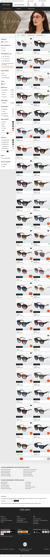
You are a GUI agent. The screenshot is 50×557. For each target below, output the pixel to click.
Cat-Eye (4, 92)
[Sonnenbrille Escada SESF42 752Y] (24, 96)
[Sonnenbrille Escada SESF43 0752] (24, 113)
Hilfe (34, 516)
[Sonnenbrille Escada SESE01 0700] (24, 200)
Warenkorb (43, 5)
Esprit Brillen (28, 488)
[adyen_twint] (13, 532)
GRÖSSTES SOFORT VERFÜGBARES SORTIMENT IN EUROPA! (14, 1)
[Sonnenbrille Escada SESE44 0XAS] (24, 78)
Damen (4, 48)
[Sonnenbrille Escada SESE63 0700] (24, 218)
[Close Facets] (7, 35)
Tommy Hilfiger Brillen (30, 486)
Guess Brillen (28, 483)
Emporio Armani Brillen (6, 488)
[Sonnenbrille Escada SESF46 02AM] (24, 43)
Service (18, 516)
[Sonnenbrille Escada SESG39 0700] (24, 61)
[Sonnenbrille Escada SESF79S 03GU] (24, 131)
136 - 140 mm (6, 58)
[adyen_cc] (2, 532)
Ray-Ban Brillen (4, 482)
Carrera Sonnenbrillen (5, 474)
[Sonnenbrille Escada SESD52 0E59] (24, 270)
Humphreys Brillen (5, 485)
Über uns (3, 516)
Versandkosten (20, 520)
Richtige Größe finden (7, 66)
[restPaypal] (8, 532)
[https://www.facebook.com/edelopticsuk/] (43, 532)
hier (40, 503)
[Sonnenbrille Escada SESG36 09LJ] (24, 323)
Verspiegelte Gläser (6, 158)
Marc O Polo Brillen (5, 486)
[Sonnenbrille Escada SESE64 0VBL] (24, 235)
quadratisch (5, 113)
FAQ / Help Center (37, 518)
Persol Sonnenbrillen (5, 472)
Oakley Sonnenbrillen (5, 471)
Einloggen (35, 5)
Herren (4, 50)
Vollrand (4, 102)
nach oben (46, 549)
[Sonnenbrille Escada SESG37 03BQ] (24, 375)
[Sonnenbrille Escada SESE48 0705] (24, 166)
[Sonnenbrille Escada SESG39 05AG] (24, 340)
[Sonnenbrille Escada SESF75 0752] (24, 305)
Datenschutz (6, 549)
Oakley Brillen (4, 483)
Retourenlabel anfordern (22, 521)
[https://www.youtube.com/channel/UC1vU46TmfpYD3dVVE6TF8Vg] (48, 532)
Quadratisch (5, 90)
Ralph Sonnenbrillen (27, 474)
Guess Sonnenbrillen (27, 472)
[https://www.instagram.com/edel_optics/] (46, 532)
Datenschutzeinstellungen (6, 520)
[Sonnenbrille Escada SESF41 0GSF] (24, 393)
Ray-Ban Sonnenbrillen (6, 469)
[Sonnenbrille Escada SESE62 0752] (24, 410)
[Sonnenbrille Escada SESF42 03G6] (24, 183)
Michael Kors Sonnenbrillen (29, 471)
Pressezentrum (4, 518)
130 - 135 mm (6, 56)
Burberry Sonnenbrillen (28, 475)
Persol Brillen (28, 482)
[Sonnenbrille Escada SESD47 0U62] (24, 288)
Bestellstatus (36, 523)
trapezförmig (5, 115)
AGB (2, 549)
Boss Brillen (27, 485)
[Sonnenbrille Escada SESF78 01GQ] (24, 445)
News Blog (35, 521)
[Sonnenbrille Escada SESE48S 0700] (24, 358)
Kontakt (2, 521)
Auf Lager (5, 75)
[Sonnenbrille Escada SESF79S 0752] (24, 428)
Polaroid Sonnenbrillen (6, 475)
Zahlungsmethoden (21, 518)
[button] (6, 5)
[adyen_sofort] (2, 534)
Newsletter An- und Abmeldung (40, 520)
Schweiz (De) (43, 0)
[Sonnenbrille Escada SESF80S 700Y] (24, 253)
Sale (3, 73)
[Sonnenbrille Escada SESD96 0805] (24, 148)
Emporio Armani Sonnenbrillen (30, 469)
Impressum (11, 549)
